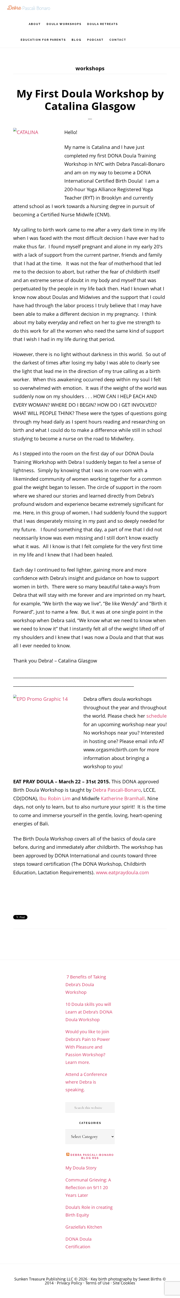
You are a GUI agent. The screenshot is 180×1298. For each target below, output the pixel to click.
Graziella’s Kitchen (83, 1227)
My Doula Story (80, 1168)
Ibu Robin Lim (54, 798)
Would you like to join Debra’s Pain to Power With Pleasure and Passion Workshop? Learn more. (87, 1047)
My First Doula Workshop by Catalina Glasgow (90, 99)
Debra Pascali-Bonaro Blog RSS (92, 1156)
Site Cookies (124, 1283)
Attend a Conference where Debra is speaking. (86, 1082)
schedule (156, 715)
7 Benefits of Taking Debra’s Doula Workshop (85, 984)
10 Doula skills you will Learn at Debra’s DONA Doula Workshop (88, 1012)
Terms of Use (97, 1283)
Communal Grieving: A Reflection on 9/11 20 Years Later (88, 1187)
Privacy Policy (69, 1283)
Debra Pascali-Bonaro (28, 8)
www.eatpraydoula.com (122, 872)
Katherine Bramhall (123, 798)
